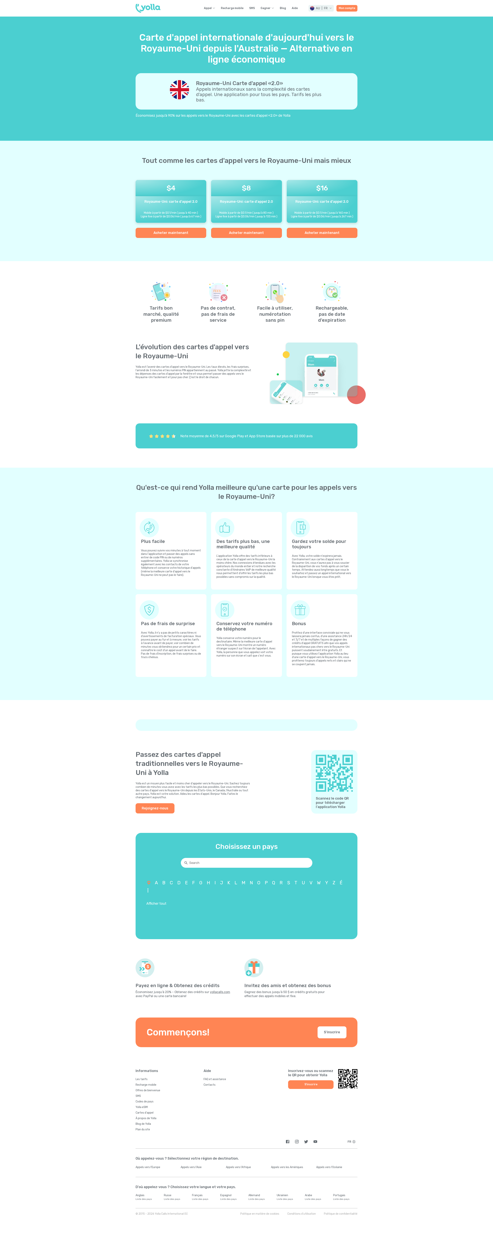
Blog (283, 8)
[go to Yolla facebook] (287, 1141)
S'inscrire (332, 1032)
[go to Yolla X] (306, 1141)
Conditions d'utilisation (301, 1213)
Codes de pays (144, 1101)
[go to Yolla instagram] (297, 1141)
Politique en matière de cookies (259, 1213)
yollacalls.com (220, 992)
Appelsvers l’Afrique (238, 1167)
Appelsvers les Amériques (287, 1167)
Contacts (209, 1084)
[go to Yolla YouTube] (315, 1141)
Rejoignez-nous (155, 808)
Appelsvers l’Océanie (329, 1167)
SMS (252, 8)
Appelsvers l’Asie (191, 1167)
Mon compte (347, 8)
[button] (321, 8)
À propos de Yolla (146, 1118)
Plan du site (143, 1129)
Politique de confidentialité (340, 1213)
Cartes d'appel (144, 1112)
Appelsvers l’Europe (148, 1167)
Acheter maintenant (170, 233)
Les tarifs (142, 1079)
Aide (295, 8)
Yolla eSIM (142, 1107)
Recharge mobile (232, 8)
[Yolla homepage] (148, 8)
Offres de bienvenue (148, 1090)
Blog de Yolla (143, 1124)
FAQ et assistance (215, 1079)
